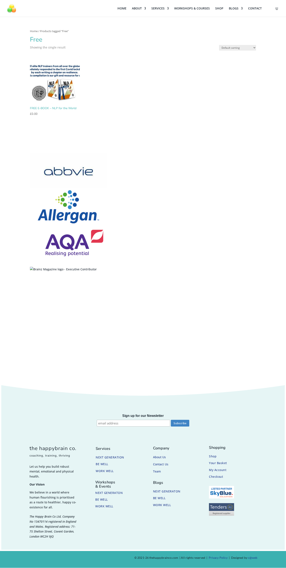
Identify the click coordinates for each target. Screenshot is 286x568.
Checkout (216, 477)
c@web (253, 557)
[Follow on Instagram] (42, 558)
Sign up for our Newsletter (143, 415)
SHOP (219, 8)
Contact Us (160, 464)
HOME (121, 8)
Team (157, 471)
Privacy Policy (218, 557)
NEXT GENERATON (109, 493)
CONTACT (255, 8)
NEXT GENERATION (110, 457)
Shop (212, 456)
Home (34, 31)
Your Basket (218, 463)
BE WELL (102, 464)
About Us (159, 457)
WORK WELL (105, 471)
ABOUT (137, 8)
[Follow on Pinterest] (52, 558)
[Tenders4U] (221, 515)
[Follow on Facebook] (32, 558)
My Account (217, 470)
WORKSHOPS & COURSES (192, 8)
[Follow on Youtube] (62, 558)
